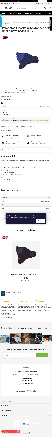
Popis (3, 149)
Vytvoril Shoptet (26, 433)
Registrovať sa (42, 1)
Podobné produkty (12, 149)
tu (34, 217)
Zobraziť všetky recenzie (19, 294)
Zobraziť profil (43, 328)
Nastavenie (12, 220)
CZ (40, 3)
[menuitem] (5, 13)
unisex (48, 204)
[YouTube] (34, 391)
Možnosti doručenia (46, 106)
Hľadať (36, 8)
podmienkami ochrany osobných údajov (27, 358)
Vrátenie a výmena (5, 3)
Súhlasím (40, 220)
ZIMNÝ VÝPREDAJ (50, 23)
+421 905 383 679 (45, 8)
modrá (48, 212)
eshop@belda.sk (27, 378)
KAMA (32, 126)
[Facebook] (28, 391)
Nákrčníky (47, 197)
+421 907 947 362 (27, 383)
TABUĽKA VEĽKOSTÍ (6, 96)
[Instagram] (31, 391)
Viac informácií (21, 92)
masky (48, 215)
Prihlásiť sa (42, 355)
